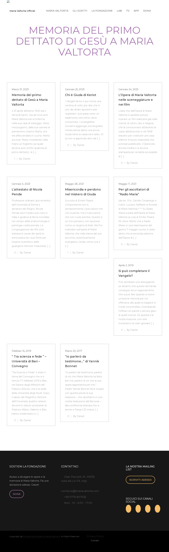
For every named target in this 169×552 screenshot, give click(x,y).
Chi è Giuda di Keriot (80, 95)
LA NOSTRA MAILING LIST (140, 468)
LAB (119, 10)
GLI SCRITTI (80, 10)
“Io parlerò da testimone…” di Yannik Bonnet (82, 361)
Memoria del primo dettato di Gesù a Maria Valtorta (30, 99)
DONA (147, 10)
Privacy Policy (95, 536)
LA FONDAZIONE (102, 10)
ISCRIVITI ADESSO (140, 479)
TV (127, 10)
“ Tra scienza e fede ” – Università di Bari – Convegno (29, 361)
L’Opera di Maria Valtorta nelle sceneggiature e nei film (137, 99)
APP (136, 10)
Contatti (95, 540)
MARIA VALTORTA (57, 10)
